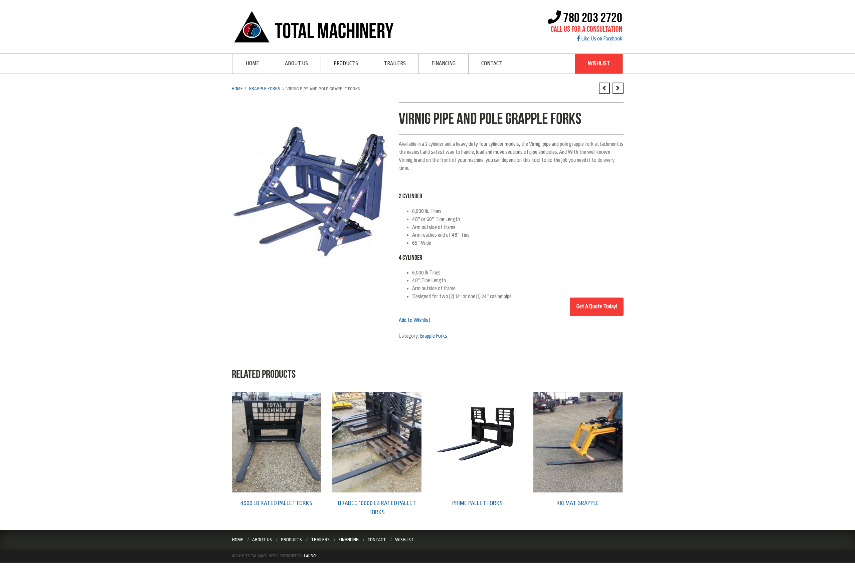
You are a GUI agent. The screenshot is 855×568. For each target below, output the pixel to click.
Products (346, 64)
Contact (491, 64)
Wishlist (599, 64)
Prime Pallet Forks (477, 502)
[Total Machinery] (316, 26)
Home (252, 64)
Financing (444, 64)
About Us (296, 64)
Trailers (395, 64)
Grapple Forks (264, 88)
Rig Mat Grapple (578, 502)
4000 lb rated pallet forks (276, 502)
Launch (311, 555)
